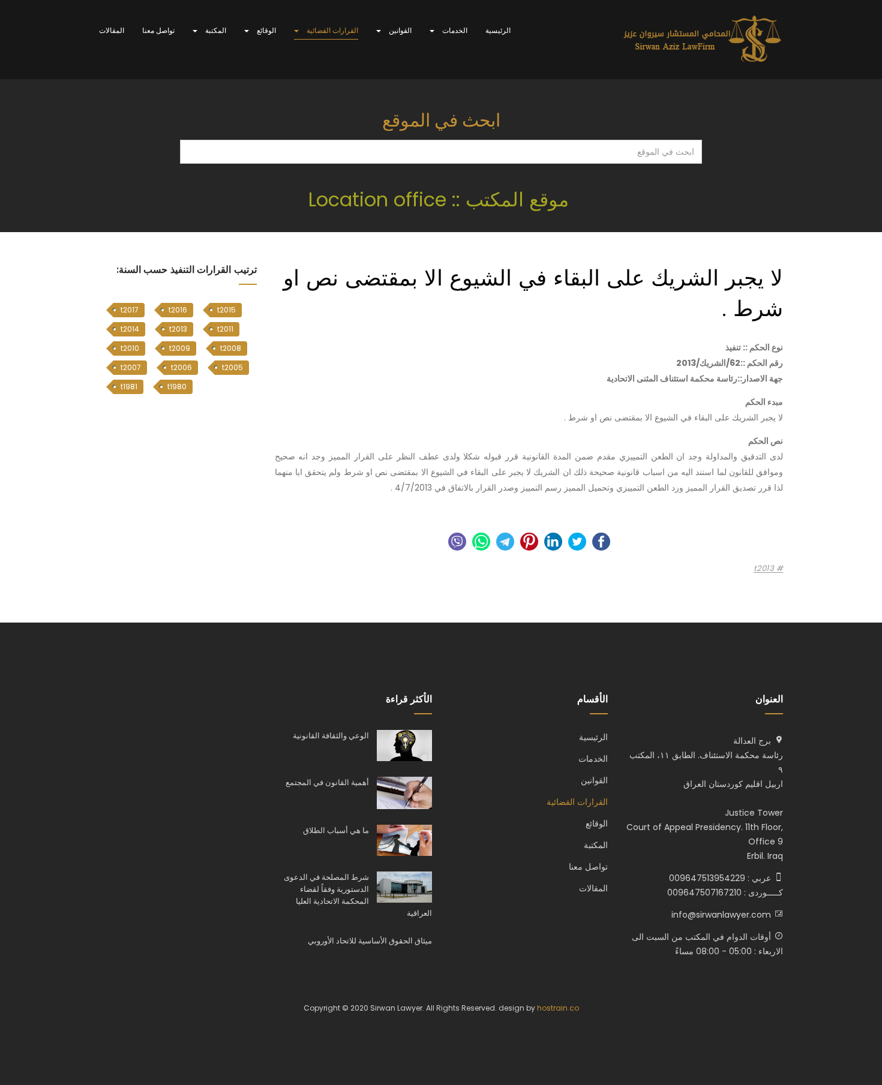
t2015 (226, 310)
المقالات (111, 30)
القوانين (399, 30)
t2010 (130, 348)
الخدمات (453, 30)
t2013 (765, 568)
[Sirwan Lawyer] (703, 40)
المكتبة (214, 30)
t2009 (179, 348)
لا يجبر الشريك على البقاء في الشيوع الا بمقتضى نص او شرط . (533, 293)
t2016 (178, 310)
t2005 (232, 367)
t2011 (225, 329)
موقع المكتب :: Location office (441, 199)
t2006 (181, 367)
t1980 (177, 386)
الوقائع (265, 30)
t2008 (230, 348)
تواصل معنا (158, 30)
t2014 (130, 329)
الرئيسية (498, 30)
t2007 (131, 367)
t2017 (130, 310)
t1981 (129, 386)
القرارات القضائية (331, 30)
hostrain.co (558, 1008)
